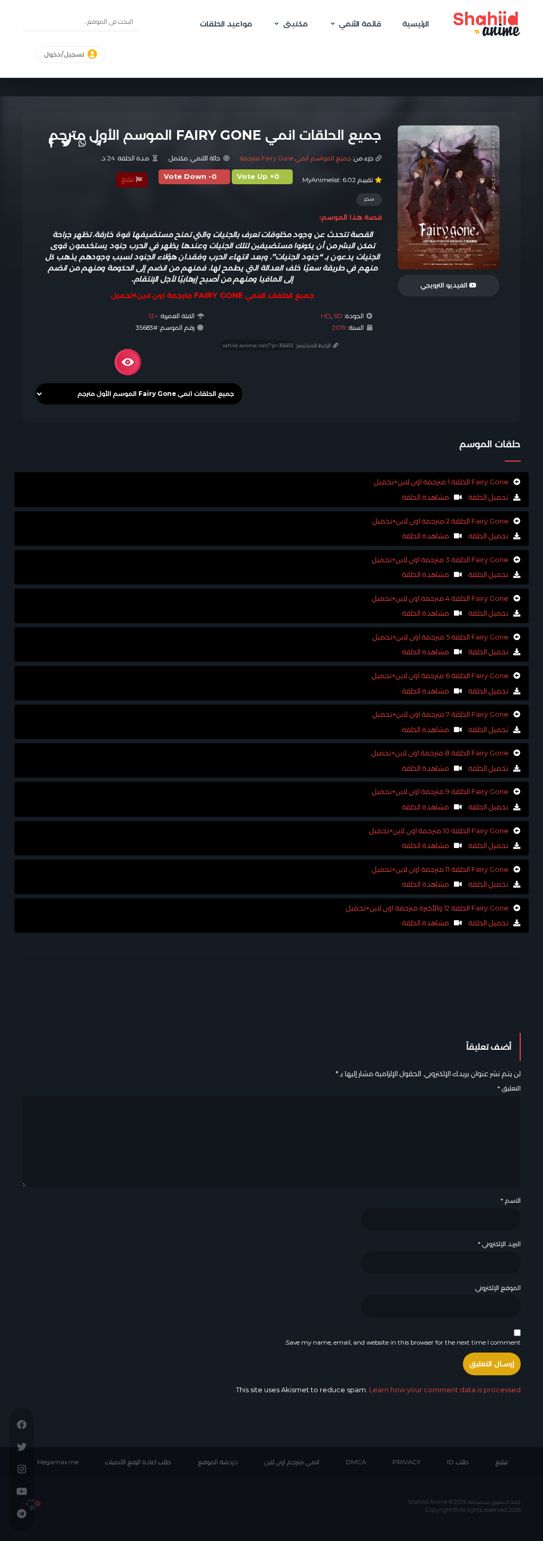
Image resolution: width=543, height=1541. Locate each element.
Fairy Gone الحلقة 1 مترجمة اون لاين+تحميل (441, 481)
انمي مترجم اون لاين (291, 1462)
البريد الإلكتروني (499, 1244)
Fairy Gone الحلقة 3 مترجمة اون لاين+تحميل (440, 559)
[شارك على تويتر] (66, 143)
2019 (339, 327)
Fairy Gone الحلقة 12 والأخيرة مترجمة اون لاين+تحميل (427, 908)
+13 (153, 316)
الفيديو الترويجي (445, 285)
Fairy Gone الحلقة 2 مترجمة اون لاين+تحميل (440, 521)
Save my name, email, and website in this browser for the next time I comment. (403, 1342)
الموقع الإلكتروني (498, 1288)
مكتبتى (295, 24)
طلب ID (458, 1462)
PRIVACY (406, 1462)
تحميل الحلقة (488, 497)
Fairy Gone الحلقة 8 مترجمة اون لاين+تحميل (440, 753)
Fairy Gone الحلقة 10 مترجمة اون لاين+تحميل (439, 830)
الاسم (511, 1200)
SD (338, 316)
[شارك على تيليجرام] (97, 143)
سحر (369, 198)
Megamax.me (57, 1462)
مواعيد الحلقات (226, 24)
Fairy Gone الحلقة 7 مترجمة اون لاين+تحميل (440, 714)
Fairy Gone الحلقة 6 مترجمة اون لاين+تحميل (440, 675)
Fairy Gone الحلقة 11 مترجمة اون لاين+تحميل (440, 869)
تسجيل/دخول (65, 54)
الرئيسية (415, 24)
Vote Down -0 (190, 177)
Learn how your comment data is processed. (377, 1389)
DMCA (356, 1462)
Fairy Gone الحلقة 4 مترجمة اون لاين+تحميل (440, 598)
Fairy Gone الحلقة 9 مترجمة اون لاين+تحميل (440, 791)
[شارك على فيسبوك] (51, 143)
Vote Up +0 (258, 177)
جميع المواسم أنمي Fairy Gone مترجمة (295, 158)
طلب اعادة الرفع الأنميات (138, 1462)
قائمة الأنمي (360, 24)
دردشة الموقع (218, 1462)
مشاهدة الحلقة (425, 497)
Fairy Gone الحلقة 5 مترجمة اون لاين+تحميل (440, 637)
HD (326, 316)
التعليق (509, 1088)
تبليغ (128, 179)
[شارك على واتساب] (82, 143)
